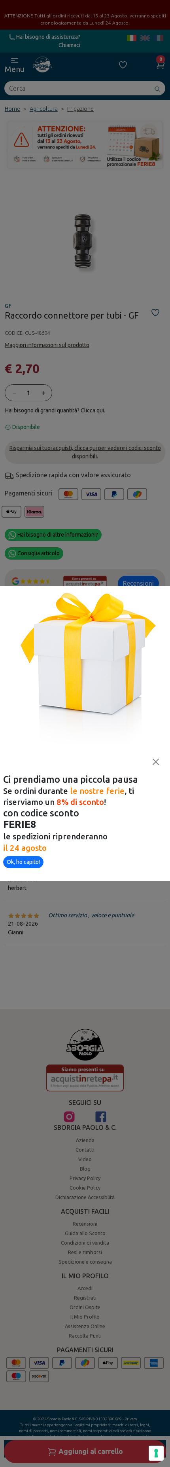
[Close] (156, 762)
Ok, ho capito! (23, 862)
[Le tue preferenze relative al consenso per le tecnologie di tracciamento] (156, 1453)
